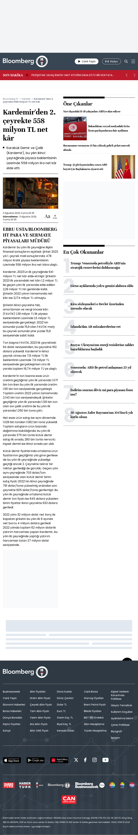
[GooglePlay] (36, 760)
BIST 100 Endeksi (94, 717)
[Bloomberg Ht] (59, 785)
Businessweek (11, 691)
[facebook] (85, 760)
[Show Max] (132, 785)
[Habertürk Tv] (25, 785)
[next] (134, 75)
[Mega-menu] (133, 61)
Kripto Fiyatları (11, 724)
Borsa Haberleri (12, 711)
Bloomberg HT (10, 98)
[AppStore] (12, 760)
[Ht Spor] (39, 785)
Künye (7, 730)
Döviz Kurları (64, 691)
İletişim (115, 738)
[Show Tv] (112, 785)
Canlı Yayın (10, 698)
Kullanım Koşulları (122, 712)
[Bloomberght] (25, 61)
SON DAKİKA (13, 75)
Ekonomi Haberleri (14, 704)
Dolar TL (62, 704)
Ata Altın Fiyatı (38, 724)
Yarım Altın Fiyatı (40, 717)
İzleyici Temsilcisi (121, 705)
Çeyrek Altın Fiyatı (41, 704)
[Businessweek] (89, 785)
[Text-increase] (47, 216)
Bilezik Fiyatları (92, 711)
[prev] (126, 75)
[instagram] (94, 760)
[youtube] (105, 760)
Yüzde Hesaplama (95, 730)
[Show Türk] (122, 785)
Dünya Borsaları (12, 717)
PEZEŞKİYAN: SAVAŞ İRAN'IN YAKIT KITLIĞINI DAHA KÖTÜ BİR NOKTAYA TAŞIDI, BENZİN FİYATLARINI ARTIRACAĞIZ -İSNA (71, 75)
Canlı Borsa (91, 691)
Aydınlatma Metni (122, 718)
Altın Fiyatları (37, 691)
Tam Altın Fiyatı (39, 711)
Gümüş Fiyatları (94, 698)
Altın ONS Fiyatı (39, 730)
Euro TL (61, 711)
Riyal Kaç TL (64, 724)
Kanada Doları (65, 730)
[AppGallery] (59, 760)
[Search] (126, 61)
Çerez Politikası (120, 725)
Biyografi (116, 731)
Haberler (26, 98)
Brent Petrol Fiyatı (95, 704)
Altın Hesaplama (94, 724)
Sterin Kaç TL (65, 717)
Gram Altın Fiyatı (40, 698)
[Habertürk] (9, 785)
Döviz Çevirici (65, 698)
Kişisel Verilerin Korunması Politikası (120, 695)
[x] (76, 760)
